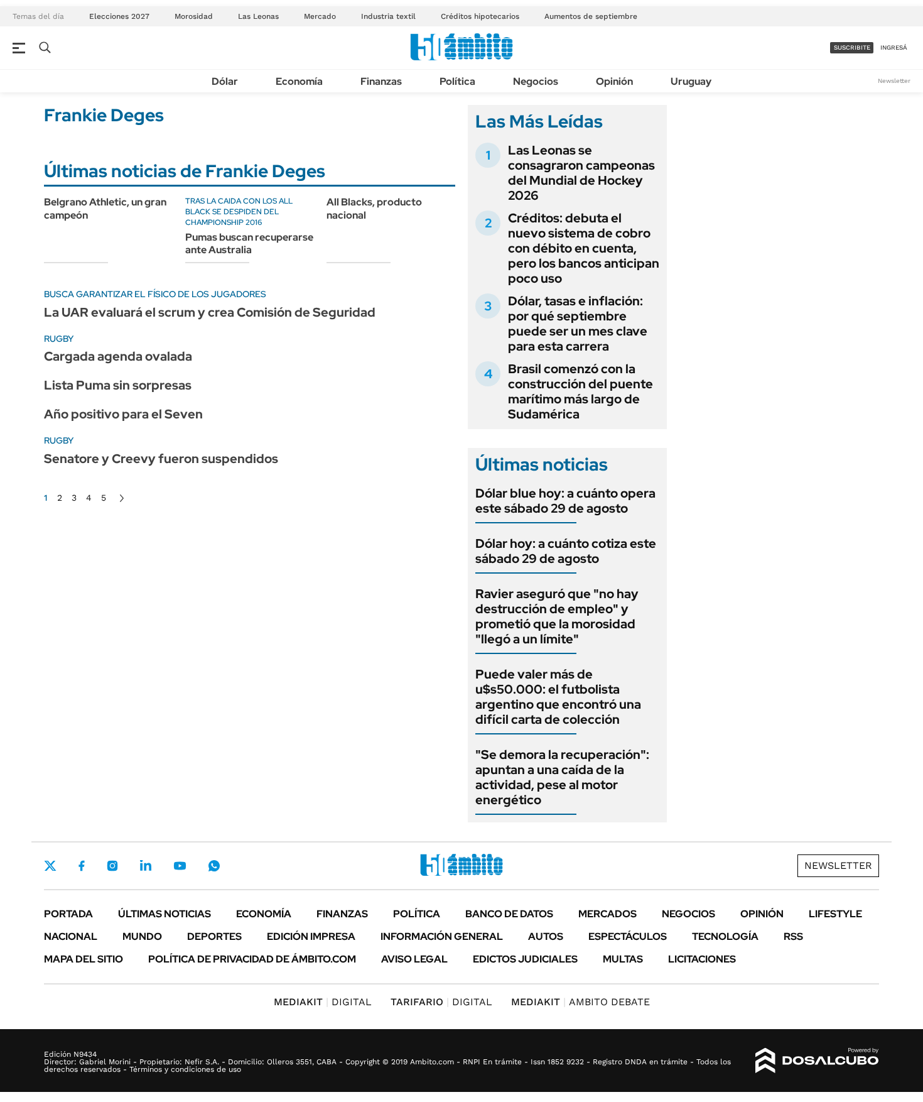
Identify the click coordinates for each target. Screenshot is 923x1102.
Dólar (225, 81)
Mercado (320, 16)
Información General (442, 936)
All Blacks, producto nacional (374, 208)
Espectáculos (627, 936)
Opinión (614, 81)
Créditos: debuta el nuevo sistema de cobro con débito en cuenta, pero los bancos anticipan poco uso (583, 248)
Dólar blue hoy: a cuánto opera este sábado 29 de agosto (565, 500)
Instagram (112, 865)
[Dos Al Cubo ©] (817, 1060)
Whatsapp (214, 865)
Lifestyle (835, 913)
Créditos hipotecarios (480, 16)
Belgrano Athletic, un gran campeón (105, 208)
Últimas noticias (164, 913)
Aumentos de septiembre (590, 16)
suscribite (852, 47)
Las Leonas (258, 16)
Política (457, 81)
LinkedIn (145, 865)
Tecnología (725, 936)
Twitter (50, 866)
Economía (299, 81)
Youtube (179, 866)
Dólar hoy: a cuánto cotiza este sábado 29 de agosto (565, 551)
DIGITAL (323, 1002)
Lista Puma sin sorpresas (118, 385)
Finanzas (381, 81)
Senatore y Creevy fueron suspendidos (161, 458)
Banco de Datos (509, 913)
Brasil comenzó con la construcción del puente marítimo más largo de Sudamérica (580, 391)
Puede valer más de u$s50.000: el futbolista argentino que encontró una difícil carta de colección (558, 697)
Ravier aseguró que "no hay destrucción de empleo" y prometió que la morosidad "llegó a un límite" (557, 616)
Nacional (70, 936)
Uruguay (691, 81)
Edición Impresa (311, 936)
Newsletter (894, 80)
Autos (545, 936)
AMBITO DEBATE (580, 1002)
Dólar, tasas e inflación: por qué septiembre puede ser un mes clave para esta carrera (577, 323)
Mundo (142, 936)
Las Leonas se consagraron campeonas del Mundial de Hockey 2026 (581, 173)
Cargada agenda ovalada (118, 356)
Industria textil (388, 16)
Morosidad (194, 16)
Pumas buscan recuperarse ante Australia (249, 244)
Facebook (81, 865)
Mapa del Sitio (83, 959)
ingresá (893, 47)
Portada (68, 913)
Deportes (214, 936)
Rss (793, 936)
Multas (623, 959)
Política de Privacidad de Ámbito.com (252, 959)
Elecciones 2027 (119, 16)
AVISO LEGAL (414, 959)
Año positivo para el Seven (123, 414)
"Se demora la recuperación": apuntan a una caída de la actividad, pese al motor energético (562, 777)
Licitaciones (702, 959)
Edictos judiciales (525, 959)
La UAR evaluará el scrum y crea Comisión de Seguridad (209, 312)
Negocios (535, 81)
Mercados (607, 913)
